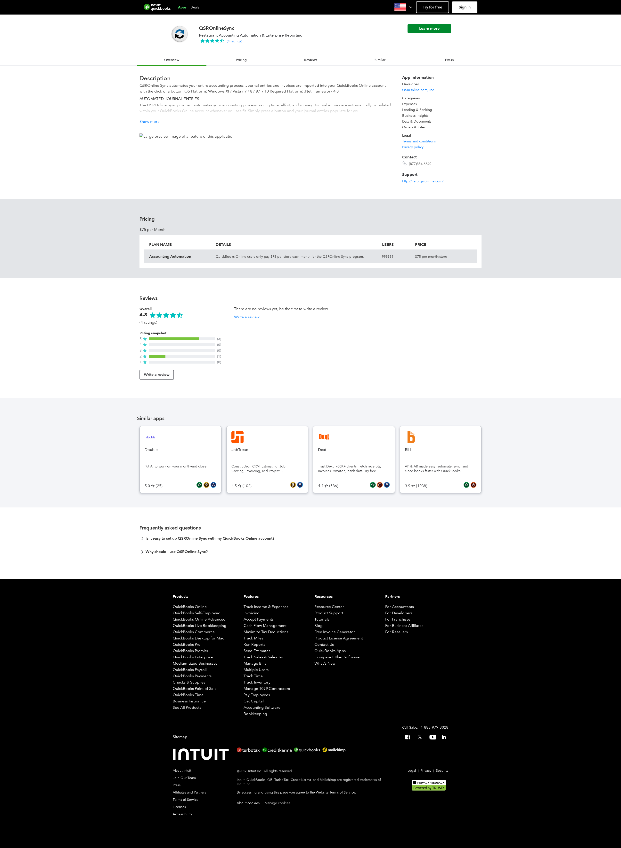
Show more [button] (149, 121)
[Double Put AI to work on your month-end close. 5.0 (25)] (180, 429)
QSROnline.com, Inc (418, 90)
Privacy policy (413, 147)
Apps (182, 7)
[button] (403, 7)
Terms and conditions (419, 141)
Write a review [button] (247, 317)
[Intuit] (202, 754)
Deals (194, 7)
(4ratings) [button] (234, 41)
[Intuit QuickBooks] (157, 7)
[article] (310, 540)
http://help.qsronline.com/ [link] (422, 181)
